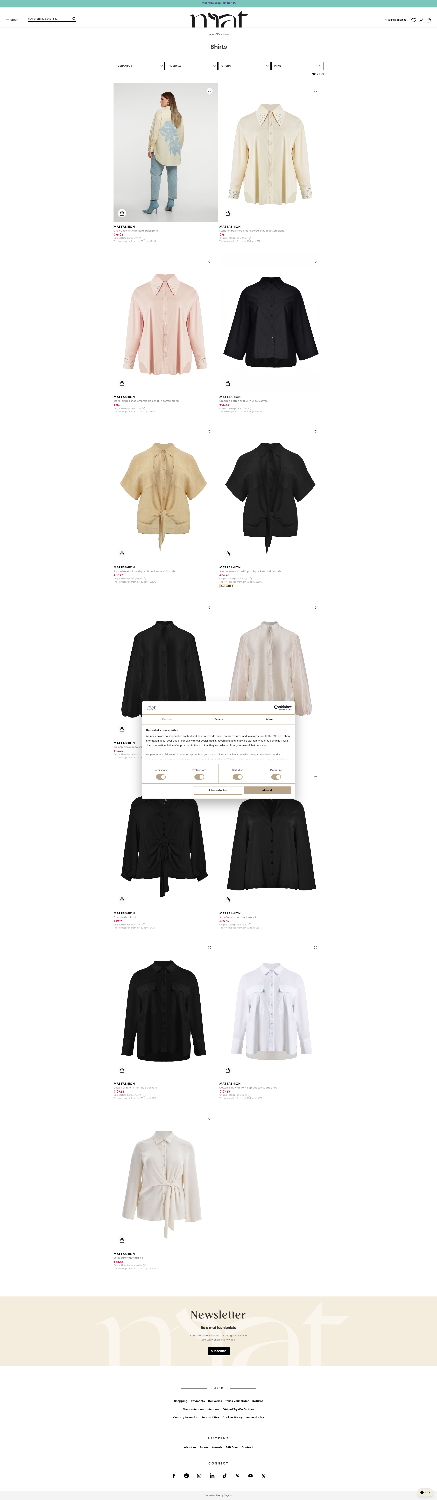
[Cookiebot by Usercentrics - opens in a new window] (277, 707)
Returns (257, 1401)
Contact (247, 1447)
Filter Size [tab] (174, 66)
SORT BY (318, 74)
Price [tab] (277, 66)
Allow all (267, 790)
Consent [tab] (167, 719)
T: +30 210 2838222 (395, 20)
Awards (217, 1447)
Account (214, 1409)
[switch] (199, 777)
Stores (204, 1447)
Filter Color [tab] (124, 66)
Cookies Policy (233, 1417)
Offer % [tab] (226, 66)
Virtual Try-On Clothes (238, 1409)
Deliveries (215, 1401)
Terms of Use (210, 1417)
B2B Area (232, 1447)
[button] (50, 18)
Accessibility (255, 1417)
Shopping (180, 1401)
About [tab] (269, 719)
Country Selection (185, 1417)
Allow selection (218, 790)
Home (211, 34)
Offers (218, 34)
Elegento (228, 1495)
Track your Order (237, 1401)
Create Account (194, 1409)
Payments (198, 1401)
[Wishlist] (413, 20)
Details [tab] (218, 719)
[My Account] (421, 20)
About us (190, 1447)
